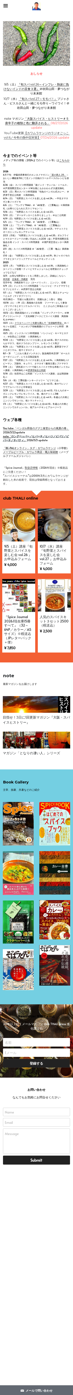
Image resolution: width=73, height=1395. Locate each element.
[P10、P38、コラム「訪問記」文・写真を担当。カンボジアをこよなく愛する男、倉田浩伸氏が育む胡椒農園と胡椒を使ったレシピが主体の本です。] (18, 922)
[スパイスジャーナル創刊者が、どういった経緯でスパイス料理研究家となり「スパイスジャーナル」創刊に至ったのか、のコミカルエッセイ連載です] (36, 704)
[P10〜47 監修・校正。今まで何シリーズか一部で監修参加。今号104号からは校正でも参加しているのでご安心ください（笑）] (54, 919)
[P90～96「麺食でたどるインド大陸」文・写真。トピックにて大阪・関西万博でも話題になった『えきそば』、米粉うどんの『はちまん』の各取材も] (54, 965)
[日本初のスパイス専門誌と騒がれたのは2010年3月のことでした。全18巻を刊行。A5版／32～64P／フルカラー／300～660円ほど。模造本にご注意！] (18, 824)
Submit (36, 1160)
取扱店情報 (31, 467)
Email (9, 1122)
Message (12, 1133)
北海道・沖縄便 (20, 279)
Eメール (10, 1052)
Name (9, 1112)
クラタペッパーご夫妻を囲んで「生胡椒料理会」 (39, 322)
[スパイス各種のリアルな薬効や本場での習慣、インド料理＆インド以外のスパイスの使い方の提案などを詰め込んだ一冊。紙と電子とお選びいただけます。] (54, 824)
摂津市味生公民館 (37, 370)
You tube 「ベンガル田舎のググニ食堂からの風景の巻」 (36, 428)
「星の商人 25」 (57, 174)
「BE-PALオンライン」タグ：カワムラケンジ (29, 448)
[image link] (36, 43)
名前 (8, 1042)
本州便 (6, 279)
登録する (36, 1063)
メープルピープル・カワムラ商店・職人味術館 (30, 452)
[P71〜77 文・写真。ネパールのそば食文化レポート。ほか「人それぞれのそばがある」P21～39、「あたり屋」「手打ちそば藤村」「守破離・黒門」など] (18, 969)
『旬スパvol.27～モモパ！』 (38, 99)
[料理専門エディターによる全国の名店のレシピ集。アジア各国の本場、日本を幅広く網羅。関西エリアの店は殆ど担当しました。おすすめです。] (54, 873)
